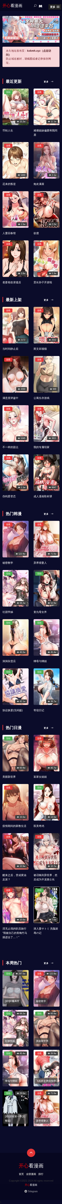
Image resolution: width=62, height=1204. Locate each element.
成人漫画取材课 (43, 496)
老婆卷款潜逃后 (11, 282)
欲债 (36, 233)
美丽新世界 (9, 776)
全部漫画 (31, 1174)
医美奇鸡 (39, 826)
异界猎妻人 (40, 562)
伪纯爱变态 (9, 496)
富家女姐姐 (40, 776)
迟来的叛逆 (9, 184)
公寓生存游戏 (41, 398)
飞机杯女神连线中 (46, 1080)
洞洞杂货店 (9, 661)
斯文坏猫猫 (40, 348)
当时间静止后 (10, 348)
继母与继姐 (40, 661)
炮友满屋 (39, 184)
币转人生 (7, 130)
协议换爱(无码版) (12, 710)
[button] (54, 7)
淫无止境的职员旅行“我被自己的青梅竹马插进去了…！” (14, 933)
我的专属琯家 (41, 447)
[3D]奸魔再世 (12, 1001)
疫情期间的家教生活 (14, 826)
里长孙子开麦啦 (43, 282)
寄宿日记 (39, 710)
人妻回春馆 (9, 233)
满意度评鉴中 (10, 398)
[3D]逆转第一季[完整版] (15, 1118)
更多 (47, 81)
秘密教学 (7, 562)
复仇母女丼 (40, 612)
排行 (40, 1174)
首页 (21, 1174)
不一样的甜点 (10, 447)
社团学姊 (7, 612)
